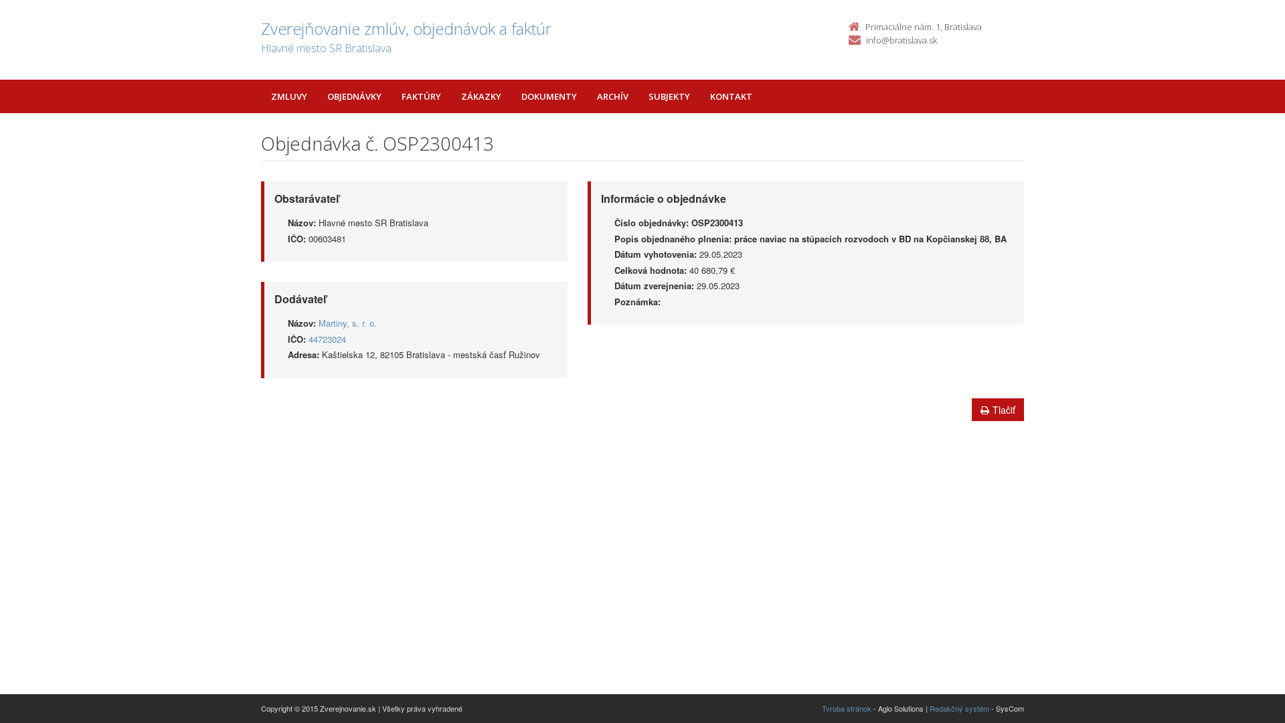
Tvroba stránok (846, 708)
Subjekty (669, 96)
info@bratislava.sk (901, 40)
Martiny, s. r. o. (348, 323)
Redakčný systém (959, 708)
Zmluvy (289, 96)
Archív (612, 96)
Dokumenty (549, 96)
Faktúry (421, 96)
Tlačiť (1004, 409)
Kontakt (731, 96)
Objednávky (354, 96)
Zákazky (481, 96)
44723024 (327, 339)
